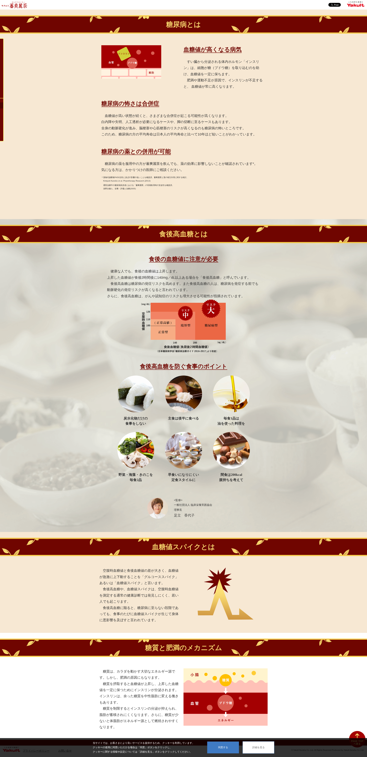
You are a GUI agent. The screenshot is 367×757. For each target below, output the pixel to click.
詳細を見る (258, 747)
